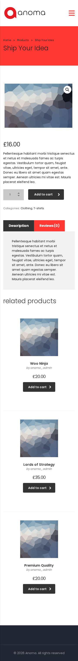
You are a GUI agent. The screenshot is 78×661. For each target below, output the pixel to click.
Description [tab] (19, 225)
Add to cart (43, 194)
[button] (67, 90)
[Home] (25, 12)
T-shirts (39, 208)
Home (7, 40)
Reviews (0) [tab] (49, 225)
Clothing (26, 208)
